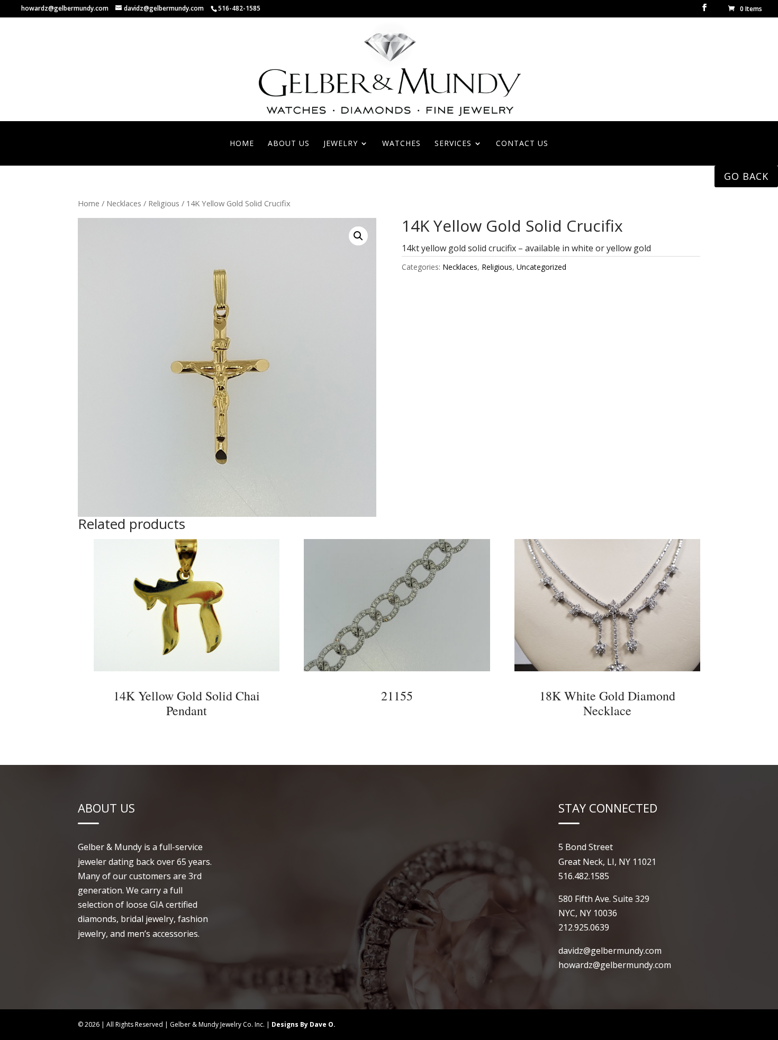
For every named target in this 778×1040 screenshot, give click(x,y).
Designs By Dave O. (304, 1024)
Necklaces (123, 203)
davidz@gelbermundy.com (610, 950)
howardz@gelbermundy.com (64, 8)
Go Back (746, 176)
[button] (358, 235)
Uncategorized (541, 267)
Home (88, 203)
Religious (163, 203)
